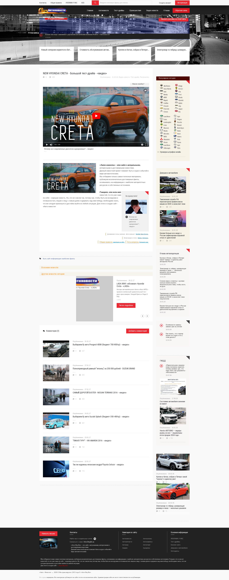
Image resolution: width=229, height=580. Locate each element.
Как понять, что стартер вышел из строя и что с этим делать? (174, 335)
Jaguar (180, 109)
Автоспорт (146, 545)
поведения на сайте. (119, 242)
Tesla (178, 139)
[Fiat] (176, 91)
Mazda (165, 131)
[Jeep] (176, 106)
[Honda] (176, 97)
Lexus (165, 119)
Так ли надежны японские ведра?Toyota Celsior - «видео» (98, 464)
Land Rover (167, 116)
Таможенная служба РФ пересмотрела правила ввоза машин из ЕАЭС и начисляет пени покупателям (172, 296)
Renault (179, 125)
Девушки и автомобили (179, 548)
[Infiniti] (176, 103)
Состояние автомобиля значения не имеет (172, 402)
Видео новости (124, 77)
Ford (179, 94)
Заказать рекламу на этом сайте (173, 19)
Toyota (179, 142)
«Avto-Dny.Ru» (63, 565)
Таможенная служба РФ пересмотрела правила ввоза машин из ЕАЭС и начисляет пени (172, 201)
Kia (179, 112)
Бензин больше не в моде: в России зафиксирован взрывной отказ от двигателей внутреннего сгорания (173, 307)
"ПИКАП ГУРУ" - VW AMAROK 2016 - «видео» (92, 440)
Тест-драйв (135, 77)
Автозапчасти (127, 542)
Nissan (165, 142)
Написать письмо (48, 533)
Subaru (179, 136)
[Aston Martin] (161, 89)
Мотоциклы (175, 551)
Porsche (179, 122)
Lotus (165, 125)
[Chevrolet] (161, 109)
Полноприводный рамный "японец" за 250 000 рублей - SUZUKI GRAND (104, 368)
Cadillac (166, 103)
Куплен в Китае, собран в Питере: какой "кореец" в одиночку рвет (171, 478)
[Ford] (176, 94)
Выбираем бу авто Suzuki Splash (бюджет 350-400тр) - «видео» (101, 416)
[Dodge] (176, 86)
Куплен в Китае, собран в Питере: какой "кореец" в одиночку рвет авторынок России (133, 49)
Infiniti (180, 103)
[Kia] (176, 112)
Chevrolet (166, 109)
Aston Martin (167, 89)
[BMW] (161, 97)
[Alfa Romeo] (161, 86)
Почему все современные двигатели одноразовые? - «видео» (69, 149)
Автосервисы (147, 542)
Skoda (179, 131)
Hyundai (180, 100)
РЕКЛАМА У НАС (177, 539)
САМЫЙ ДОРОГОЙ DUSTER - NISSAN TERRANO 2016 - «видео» (100, 392)
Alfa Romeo (167, 86)
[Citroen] (161, 112)
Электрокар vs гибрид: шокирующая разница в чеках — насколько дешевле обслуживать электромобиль (172, 49)
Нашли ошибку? (138, 84)
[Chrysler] (161, 106)
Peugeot (179, 119)
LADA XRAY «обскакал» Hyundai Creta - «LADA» (130, 284)
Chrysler (166, 106)
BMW (165, 97)
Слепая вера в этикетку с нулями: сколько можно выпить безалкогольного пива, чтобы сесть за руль (172, 283)
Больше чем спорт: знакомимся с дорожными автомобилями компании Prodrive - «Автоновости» (77, 34)
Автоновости (126, 539)
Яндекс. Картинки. (143, 238)
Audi (165, 91)
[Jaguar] (176, 109)
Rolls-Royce (180, 128)
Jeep (179, 106)
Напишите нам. (143, 242)
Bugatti (166, 100)
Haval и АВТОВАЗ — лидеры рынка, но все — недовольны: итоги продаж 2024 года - (171, 433)
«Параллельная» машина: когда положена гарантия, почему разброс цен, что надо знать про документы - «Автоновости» (176, 368)
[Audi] (161, 91)
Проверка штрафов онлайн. (170, 152)
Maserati (166, 128)
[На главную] (52, 11)
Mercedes (166, 133)
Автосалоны (147, 539)
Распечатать (144, 77)
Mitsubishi (166, 139)
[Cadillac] (161, 103)
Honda (180, 97)
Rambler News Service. (142, 234)
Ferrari (180, 89)
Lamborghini (167, 122)
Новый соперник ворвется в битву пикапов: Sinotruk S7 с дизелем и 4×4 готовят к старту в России (56, 49)
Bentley (166, 94)
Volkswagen (167, 148)
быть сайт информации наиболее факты (59, 259)
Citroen (166, 112)
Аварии (124, 548)
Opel (178, 116)
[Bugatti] (161, 100)
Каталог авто (175, 545)
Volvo (178, 148)
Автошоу (125, 545)
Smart (179, 133)
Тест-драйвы (175, 542)
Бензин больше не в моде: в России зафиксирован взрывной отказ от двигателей (172, 235)
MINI (165, 136)
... (39, 569)
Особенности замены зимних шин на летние (174, 326)
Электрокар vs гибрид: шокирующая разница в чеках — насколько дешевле (171, 507)
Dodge (180, 86)
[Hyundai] (176, 100)
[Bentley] (161, 94)
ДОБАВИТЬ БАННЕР (56, 18)
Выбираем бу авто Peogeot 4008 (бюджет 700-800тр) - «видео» (101, 344)
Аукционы (146, 548)
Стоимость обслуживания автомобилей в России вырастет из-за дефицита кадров (95, 49)
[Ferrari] (176, 89)
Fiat (179, 91)
